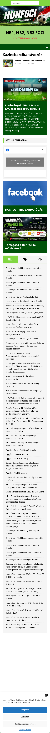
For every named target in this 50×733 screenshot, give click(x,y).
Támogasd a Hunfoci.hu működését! (21, 246)
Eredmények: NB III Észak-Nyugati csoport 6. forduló (22, 107)
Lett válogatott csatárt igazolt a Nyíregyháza (24, 312)
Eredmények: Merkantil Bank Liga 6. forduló (24, 301)
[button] (46, 695)
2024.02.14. (20, 64)
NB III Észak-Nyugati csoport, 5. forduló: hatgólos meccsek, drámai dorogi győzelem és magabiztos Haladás (24, 499)
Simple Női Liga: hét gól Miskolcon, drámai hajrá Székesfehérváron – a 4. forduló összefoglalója (23, 523)
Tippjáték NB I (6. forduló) (16, 473)
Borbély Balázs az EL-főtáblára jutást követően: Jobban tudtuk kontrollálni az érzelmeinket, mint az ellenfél (22, 411)
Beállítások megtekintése (25, 724)
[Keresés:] (25, 3)
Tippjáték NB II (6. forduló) (17, 458)
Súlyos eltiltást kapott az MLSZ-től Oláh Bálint (25, 492)
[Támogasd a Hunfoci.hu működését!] (25, 229)
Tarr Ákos (30, 64)
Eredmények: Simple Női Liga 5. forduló (22, 297)
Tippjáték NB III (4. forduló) (17, 454)
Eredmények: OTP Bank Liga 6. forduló (22, 338)
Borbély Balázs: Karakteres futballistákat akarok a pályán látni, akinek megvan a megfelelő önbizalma (22, 466)
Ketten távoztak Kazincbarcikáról (30, 60)
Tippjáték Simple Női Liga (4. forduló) (21, 450)
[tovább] (15, 130)
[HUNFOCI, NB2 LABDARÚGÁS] (25, 193)
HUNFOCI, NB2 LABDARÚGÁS (24, 209)
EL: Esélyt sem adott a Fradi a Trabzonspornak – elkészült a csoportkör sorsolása (23, 356)
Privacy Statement (25, 730)
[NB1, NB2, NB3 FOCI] (25, 25)
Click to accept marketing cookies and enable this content (25, 161)
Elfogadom (25, 710)
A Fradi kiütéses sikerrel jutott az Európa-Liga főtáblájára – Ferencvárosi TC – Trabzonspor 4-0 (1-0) (24, 421)
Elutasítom (25, 717)
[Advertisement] (25, 663)
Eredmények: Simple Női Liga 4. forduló (22, 559)
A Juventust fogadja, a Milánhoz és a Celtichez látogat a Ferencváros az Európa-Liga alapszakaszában (25, 346)
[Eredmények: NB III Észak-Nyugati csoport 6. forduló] (25, 89)
